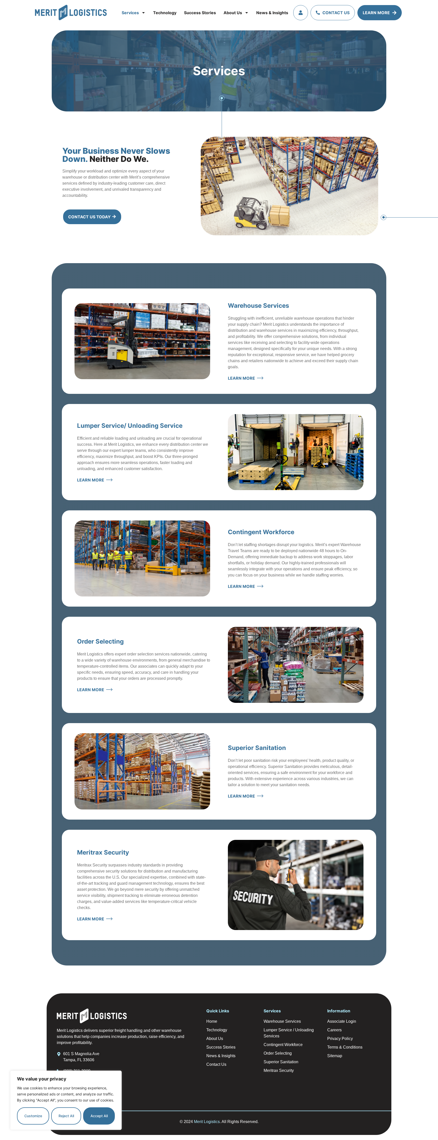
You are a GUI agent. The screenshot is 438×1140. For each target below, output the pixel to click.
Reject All (66, 1116)
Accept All (99, 1116)
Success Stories (200, 12)
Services (130, 12)
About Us (233, 12)
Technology (164, 12)
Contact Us (336, 12)
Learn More (376, 12)
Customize (33, 1116)
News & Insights (272, 12)
